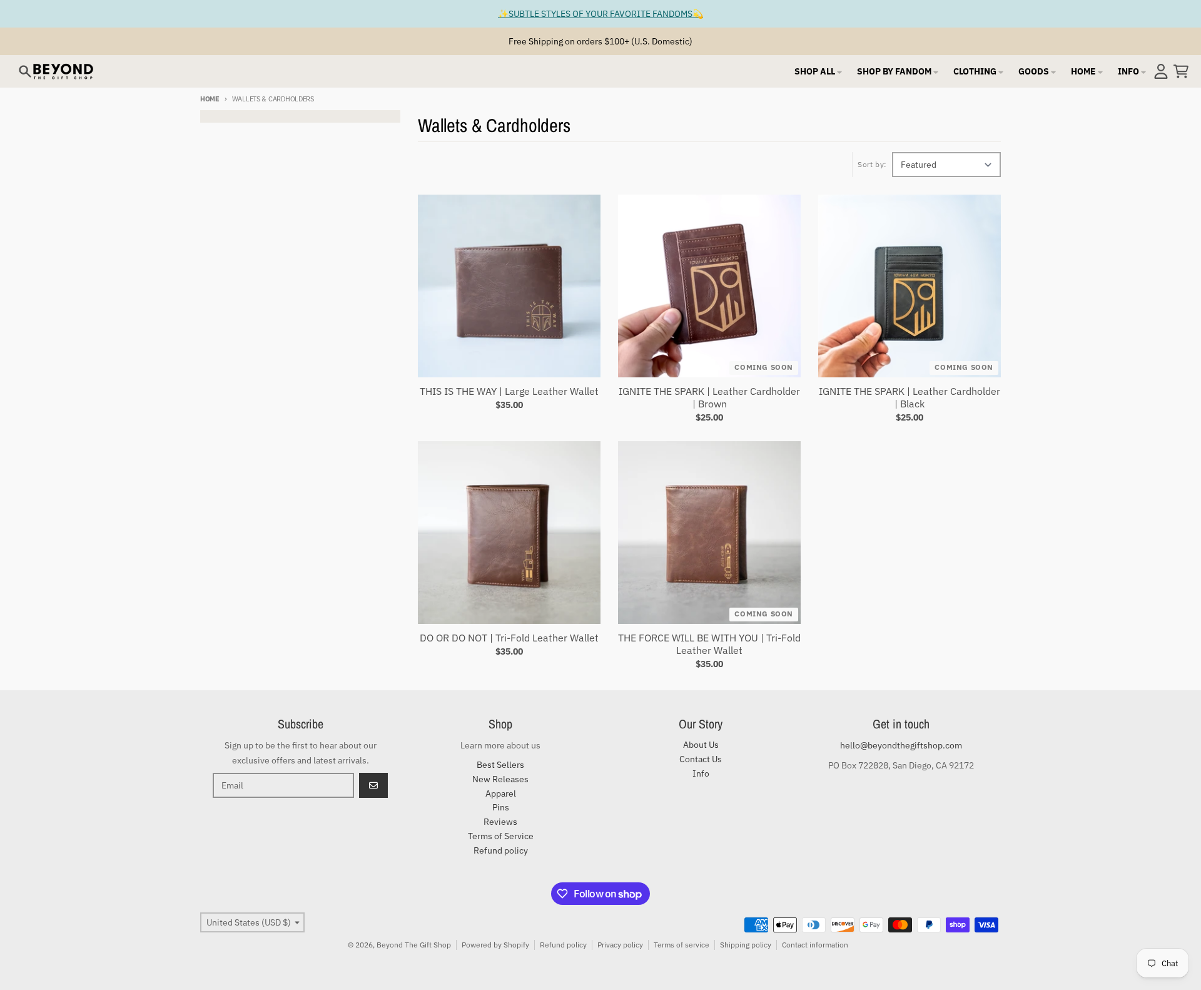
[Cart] (1180, 71)
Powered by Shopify (495, 944)
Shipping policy (745, 944)
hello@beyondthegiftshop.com (901, 745)
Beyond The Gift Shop (414, 944)
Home (210, 98)
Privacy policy (620, 944)
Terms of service (681, 944)
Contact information (815, 944)
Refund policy (563, 944)
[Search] (25, 71)
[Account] (1160, 71)
